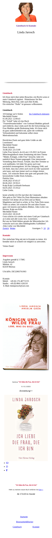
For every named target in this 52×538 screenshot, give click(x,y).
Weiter (12, 228)
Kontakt (36, 527)
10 (44, 228)
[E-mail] (7, 463)
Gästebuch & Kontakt (26, 26)
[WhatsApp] (7, 466)
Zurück (6, 228)
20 (48, 228)
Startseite (24, 517)
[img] (26, 12)
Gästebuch (17, 527)
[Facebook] (6, 470)
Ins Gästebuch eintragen (39, 114)
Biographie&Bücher (24, 522)
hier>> (41, 489)
